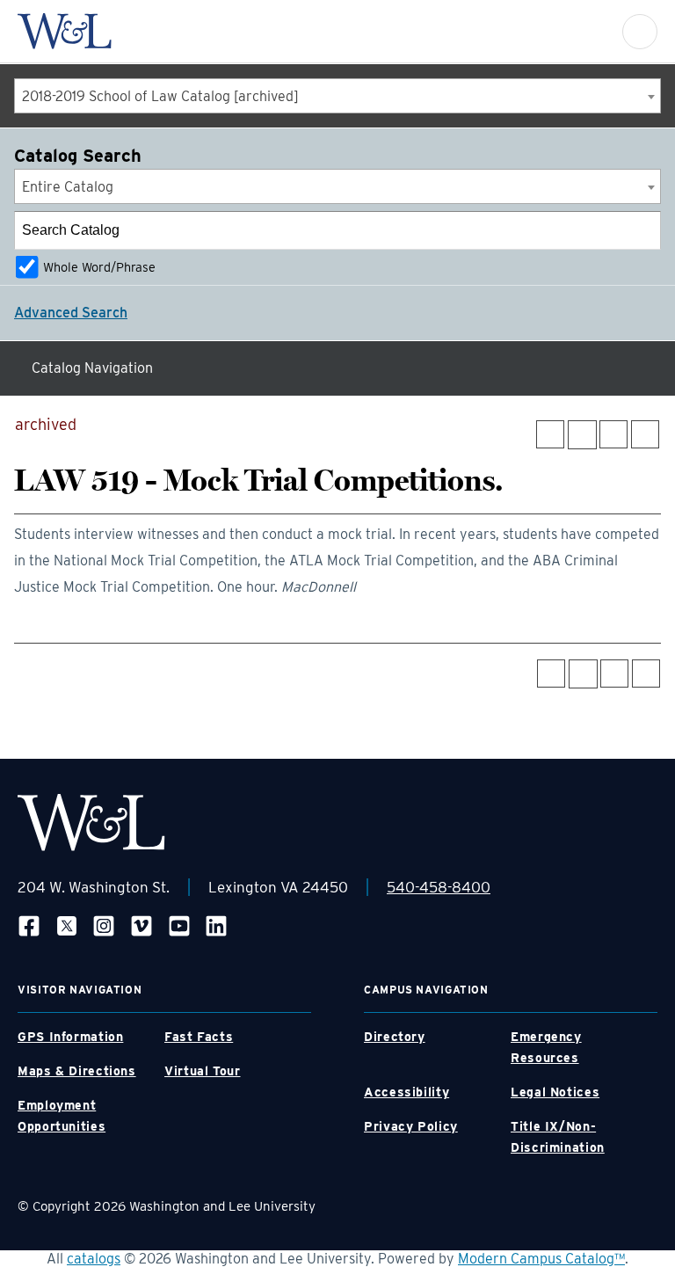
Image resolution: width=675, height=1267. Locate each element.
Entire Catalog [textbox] (67, 186)
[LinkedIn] (216, 925)
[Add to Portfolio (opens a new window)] (550, 434)
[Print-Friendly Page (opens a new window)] (613, 434)
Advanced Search (70, 312)
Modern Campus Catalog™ (541, 1258)
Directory (394, 1037)
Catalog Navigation (92, 368)
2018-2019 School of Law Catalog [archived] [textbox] (160, 96)
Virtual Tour (202, 1071)
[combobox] (337, 95)
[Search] (642, 230)
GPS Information (70, 1037)
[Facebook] (29, 925)
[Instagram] (103, 925)
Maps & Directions (77, 1071)
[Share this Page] (582, 434)
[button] (639, 31)
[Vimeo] (141, 925)
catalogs (93, 1258)
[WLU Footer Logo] (91, 822)
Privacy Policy (411, 1126)
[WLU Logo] (65, 31)
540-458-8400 (438, 887)
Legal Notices (555, 1092)
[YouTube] (179, 925)
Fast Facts (198, 1037)
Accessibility (406, 1092)
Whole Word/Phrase (99, 266)
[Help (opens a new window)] (645, 434)
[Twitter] (66, 925)
